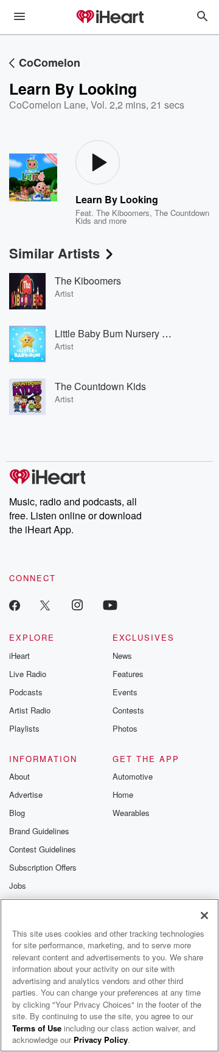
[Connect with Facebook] (14, 604)
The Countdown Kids (100, 386)
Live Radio (27, 673)
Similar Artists (54, 253)
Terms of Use (36, 1028)
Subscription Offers (43, 867)
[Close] (204, 915)
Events (125, 692)
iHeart (19, 655)
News (122, 655)
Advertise (26, 794)
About (19, 776)
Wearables (131, 812)
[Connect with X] (45, 604)
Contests (128, 710)
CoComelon (49, 62)
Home (123, 794)
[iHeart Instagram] (77, 604)
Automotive (133, 776)
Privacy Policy (101, 1039)
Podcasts (26, 692)
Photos (125, 728)
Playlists (24, 728)
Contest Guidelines (42, 849)
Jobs (17, 885)
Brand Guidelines (39, 831)
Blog (17, 812)
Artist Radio (29, 710)
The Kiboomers (123, 212)
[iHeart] (109, 17)
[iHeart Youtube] (110, 604)
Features (128, 673)
